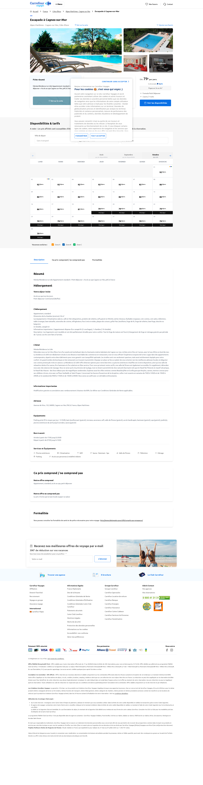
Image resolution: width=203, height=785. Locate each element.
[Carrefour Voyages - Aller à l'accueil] (40, 4)
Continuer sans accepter (114, 81)
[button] (76, 50)
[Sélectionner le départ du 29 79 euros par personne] (163, 221)
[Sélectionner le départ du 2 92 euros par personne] (40, 183)
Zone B (68, 244)
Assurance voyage (36, 604)
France (45, 11)
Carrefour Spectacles (112, 592)
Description (39, 259)
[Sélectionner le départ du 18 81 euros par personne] (81, 208)
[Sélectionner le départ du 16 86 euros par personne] (40, 208)
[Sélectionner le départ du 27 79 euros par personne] (122, 221)
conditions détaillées (121, 693)
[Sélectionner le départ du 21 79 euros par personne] (142, 208)
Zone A (57, 244)
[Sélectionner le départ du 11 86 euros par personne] (81, 196)
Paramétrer (81, 136)
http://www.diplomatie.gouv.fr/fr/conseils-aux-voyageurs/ (121, 520)
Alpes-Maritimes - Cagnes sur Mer (78, 11)
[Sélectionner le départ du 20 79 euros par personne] (122, 208)
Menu (59, 4)
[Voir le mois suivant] (170, 155)
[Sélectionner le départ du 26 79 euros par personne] (101, 221)
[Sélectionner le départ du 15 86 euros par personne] (163, 196)
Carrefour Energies (112, 604)
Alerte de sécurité (74, 622)
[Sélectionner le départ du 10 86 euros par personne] (61, 196)
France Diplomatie (74, 589)
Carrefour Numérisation (113, 619)
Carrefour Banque (111, 600)
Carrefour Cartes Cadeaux (114, 611)
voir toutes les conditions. (56, 658)
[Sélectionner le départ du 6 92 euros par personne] (122, 183)
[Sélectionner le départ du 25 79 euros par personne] (81, 221)
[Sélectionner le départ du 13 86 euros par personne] (122, 196)
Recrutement (35, 596)
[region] (101, 110)
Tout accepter (98, 136)
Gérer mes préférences (75, 637)
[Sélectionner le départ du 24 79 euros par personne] (61, 221)
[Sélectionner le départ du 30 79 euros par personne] (40, 233)
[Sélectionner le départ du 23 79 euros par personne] (40, 221)
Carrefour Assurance (112, 607)
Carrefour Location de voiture (116, 596)
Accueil (35, 11)
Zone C (79, 244)
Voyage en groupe (36, 600)
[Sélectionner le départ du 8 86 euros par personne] (163, 183)
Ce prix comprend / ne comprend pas (68, 260)
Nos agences (147, 589)
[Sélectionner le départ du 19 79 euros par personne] (101, 208)
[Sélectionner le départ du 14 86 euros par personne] (142, 196)
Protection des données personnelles (81, 625)
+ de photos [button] (161, 63)
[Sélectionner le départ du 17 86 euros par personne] (61, 208)
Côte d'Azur (57, 11)
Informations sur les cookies (77, 629)
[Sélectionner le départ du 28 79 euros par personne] (142, 221)
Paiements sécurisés (74, 610)
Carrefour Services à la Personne (117, 615)
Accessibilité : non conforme (77, 633)
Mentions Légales (73, 618)
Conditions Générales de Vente (78, 596)
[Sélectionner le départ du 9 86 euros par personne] (40, 196)
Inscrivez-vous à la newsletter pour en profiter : (48, 554)
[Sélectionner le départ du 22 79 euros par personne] (163, 208)
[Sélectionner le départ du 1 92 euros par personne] (163, 171)
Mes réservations (148, 592)
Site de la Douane (73, 592)
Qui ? (123, 135)
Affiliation (33, 589)
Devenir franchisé (36, 592)
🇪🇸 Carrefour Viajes (37, 612)
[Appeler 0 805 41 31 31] (157, 598)
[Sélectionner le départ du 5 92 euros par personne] (101, 183)
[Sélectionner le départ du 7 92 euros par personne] (142, 183)
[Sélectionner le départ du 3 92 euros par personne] (61, 183)
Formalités (97, 260)
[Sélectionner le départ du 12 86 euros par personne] (101, 196)
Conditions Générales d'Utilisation (80, 600)
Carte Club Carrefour (74, 614)
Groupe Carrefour (111, 589)
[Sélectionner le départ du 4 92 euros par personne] (81, 183)
